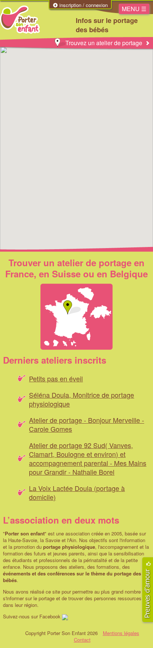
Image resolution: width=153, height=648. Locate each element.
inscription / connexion (83, 5)
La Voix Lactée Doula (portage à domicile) (77, 492)
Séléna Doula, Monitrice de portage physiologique (81, 399)
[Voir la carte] (76, 317)
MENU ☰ (134, 8)
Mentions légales (121, 633)
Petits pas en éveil (56, 378)
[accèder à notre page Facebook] (65, 616)
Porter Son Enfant (20, 20)
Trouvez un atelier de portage (103, 43)
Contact (82, 639)
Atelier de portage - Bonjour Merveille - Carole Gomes (86, 424)
